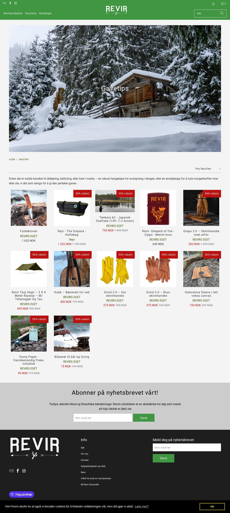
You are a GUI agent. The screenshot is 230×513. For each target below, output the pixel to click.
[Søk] (221, 13)
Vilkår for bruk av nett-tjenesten (96, 478)
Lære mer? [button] (142, 506)
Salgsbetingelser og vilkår (93, 466)
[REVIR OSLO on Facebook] (9, 3)
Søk (82, 447)
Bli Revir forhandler (90, 484)
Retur (83, 472)
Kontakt (85, 460)
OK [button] (212, 506)
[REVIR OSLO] (116, 11)
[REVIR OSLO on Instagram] (15, 3)
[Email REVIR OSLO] (4, 3)
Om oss (84, 454)
